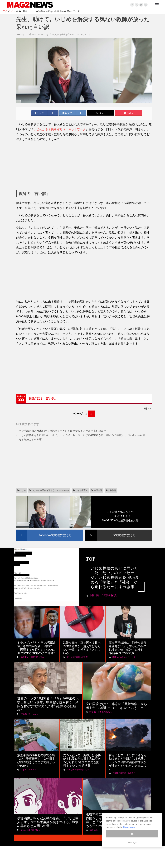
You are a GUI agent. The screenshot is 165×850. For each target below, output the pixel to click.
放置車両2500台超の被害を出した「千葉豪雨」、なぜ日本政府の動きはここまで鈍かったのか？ (36, 760)
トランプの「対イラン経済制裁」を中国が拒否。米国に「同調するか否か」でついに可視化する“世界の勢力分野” (36, 648)
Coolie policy (129, 827)
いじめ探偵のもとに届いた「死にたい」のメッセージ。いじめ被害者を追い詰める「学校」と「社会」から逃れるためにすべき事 (114, 577)
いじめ (22, 490)
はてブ (68, 113)
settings (132, 842)
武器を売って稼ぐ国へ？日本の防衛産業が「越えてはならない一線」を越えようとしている (82, 648)
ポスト (102, 113)
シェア (40, 113)
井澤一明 (98, 490)
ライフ (23, 34)
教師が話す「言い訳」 (43, 398)
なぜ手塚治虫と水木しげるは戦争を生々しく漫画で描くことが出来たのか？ (62, 431)
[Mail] (146, 5)
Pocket (129, 113)
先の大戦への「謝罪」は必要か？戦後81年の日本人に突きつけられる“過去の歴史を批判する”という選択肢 (82, 760)
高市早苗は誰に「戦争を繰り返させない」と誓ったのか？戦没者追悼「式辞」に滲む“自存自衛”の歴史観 (127, 648)
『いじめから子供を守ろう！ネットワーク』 (70, 34)
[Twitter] (137, 5)
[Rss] (141, 5)
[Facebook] (132, 5)
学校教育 (112, 490)
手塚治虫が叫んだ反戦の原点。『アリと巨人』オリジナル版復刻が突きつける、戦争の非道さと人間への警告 (47, 822)
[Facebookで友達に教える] (49, 530)
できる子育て (81, 490)
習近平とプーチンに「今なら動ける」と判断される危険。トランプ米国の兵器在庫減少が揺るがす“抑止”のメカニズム (127, 762)
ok (132, 834)
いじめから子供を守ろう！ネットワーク (60, 129)
